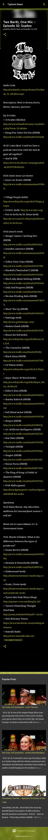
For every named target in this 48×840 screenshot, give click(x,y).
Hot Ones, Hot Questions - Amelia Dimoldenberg (23, 753)
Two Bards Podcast (13, 640)
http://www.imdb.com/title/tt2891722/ (23, 567)
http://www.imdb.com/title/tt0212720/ (23, 433)
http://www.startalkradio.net (18, 636)
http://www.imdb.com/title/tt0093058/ (23, 416)
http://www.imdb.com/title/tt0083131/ (23, 425)
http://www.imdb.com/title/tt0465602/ (23, 313)
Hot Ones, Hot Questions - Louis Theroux (20, 707)
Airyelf (30, 836)
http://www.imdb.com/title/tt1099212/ (23, 451)
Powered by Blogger (25, 831)
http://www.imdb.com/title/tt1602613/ (23, 291)
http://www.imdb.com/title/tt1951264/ (23, 244)
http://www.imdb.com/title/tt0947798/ (23, 360)
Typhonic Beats (15, 4)
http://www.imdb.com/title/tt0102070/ (23, 330)
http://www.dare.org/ (31, 210)
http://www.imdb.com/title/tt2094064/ (23, 283)
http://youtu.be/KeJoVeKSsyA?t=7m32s (23, 614)
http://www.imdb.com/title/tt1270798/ (23, 266)
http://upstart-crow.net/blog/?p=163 (21, 601)
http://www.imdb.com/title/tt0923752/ (23, 481)
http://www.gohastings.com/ (18, 322)
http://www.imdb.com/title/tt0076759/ (23, 442)
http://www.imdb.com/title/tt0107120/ (23, 468)
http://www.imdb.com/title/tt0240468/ (23, 137)
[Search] (44, 4)
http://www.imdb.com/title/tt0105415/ (23, 459)
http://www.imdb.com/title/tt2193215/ (22, 352)
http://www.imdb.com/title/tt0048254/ (23, 395)
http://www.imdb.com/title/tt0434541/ (23, 274)
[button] (4, 34)
